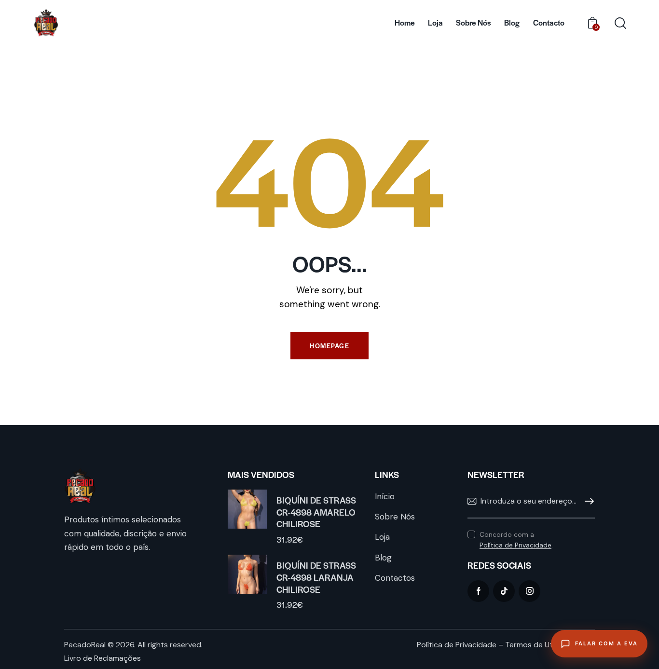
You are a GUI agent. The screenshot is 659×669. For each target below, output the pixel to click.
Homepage (329, 345)
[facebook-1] (478, 591)
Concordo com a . (516, 539)
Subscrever (587, 501)
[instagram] (529, 591)
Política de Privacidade (515, 545)
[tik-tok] (504, 591)
